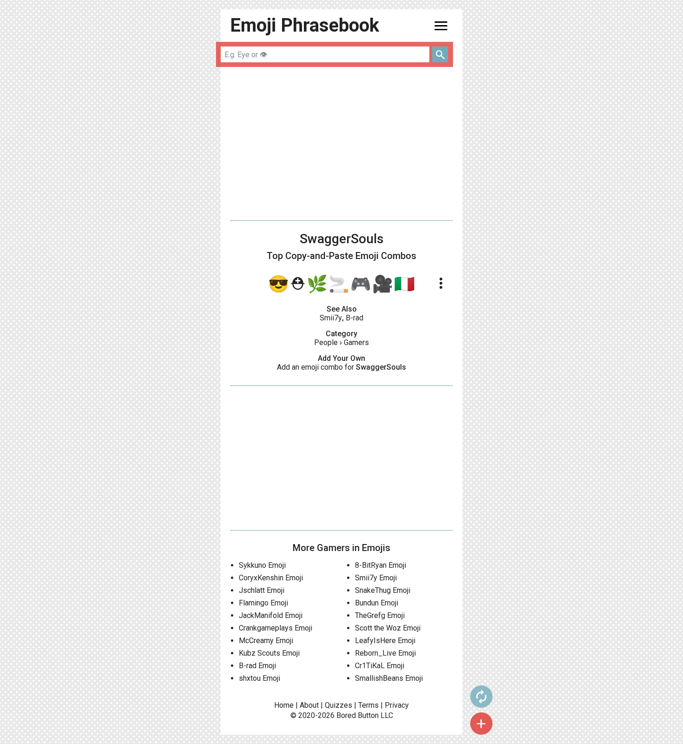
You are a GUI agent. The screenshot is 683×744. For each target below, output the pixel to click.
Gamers (356, 342)
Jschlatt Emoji (261, 590)
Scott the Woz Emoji (387, 628)
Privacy (397, 705)
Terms (368, 705)
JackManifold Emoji (270, 615)
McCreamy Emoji (266, 640)
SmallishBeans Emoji (389, 678)
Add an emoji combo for (341, 367)
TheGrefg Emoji (380, 615)
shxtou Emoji (259, 678)
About (309, 705)
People (326, 342)
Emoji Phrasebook (304, 25)
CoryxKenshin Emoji (271, 577)
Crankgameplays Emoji (275, 628)
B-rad (354, 317)
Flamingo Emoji (263, 602)
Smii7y (331, 317)
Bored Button (357, 715)
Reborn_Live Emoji (385, 653)
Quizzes (338, 705)
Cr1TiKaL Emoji (379, 665)
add (481, 723)
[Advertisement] (341, 144)
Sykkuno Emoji (262, 565)
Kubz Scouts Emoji (269, 653)
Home (284, 705)
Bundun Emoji (376, 602)
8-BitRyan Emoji (380, 565)
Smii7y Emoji (376, 577)
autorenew (481, 696)
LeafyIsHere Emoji (385, 640)
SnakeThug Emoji (382, 590)
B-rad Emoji (257, 665)
